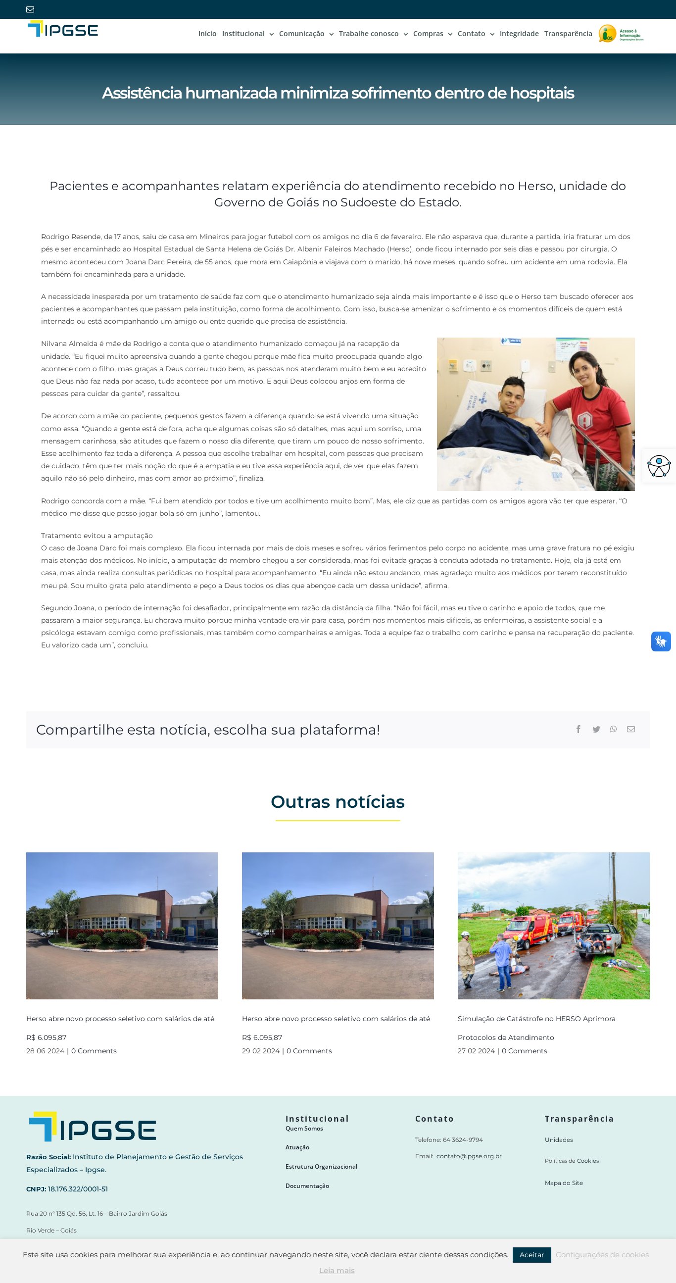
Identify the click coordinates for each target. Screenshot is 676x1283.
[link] (659, 466)
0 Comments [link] (94, 1050)
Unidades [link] (559, 1139)
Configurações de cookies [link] (602, 1254)
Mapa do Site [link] (564, 1182)
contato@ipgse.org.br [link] (469, 1156)
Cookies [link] (588, 1160)
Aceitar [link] (532, 1254)
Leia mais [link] (337, 1270)
